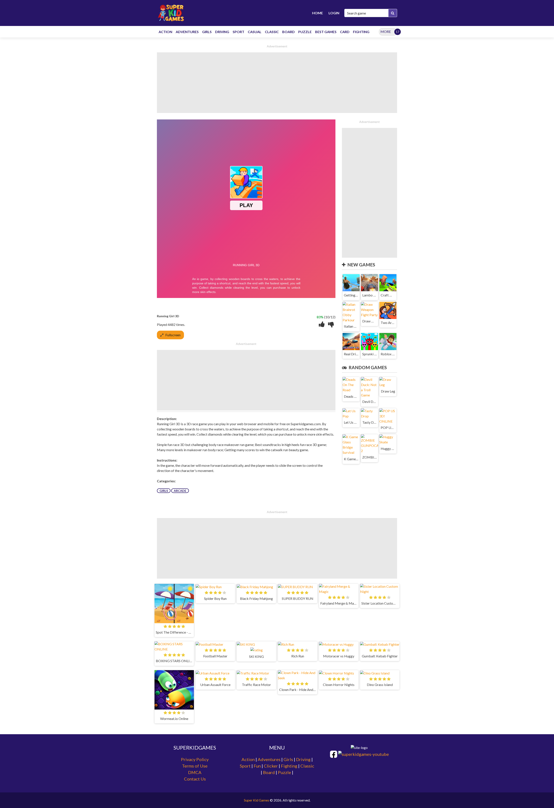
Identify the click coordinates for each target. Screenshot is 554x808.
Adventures (269, 759)
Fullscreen (172, 335)
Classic (307, 765)
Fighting (289, 765)
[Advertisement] (277, 82)
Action (248, 759)
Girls (163, 491)
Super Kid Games (256, 800)
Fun (257, 765)
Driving (303, 759)
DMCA (194, 772)
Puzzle (284, 772)
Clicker (271, 765)
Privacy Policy (195, 759)
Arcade (180, 491)
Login (334, 13)
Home (317, 13)
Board (269, 772)
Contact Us (195, 778)
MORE (385, 31)
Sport (245, 765)
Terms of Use (195, 765)
